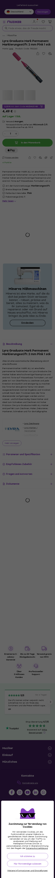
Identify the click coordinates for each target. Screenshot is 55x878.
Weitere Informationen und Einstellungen (27, 870)
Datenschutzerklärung (37, 848)
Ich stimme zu (27, 856)
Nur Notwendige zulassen (27, 864)
